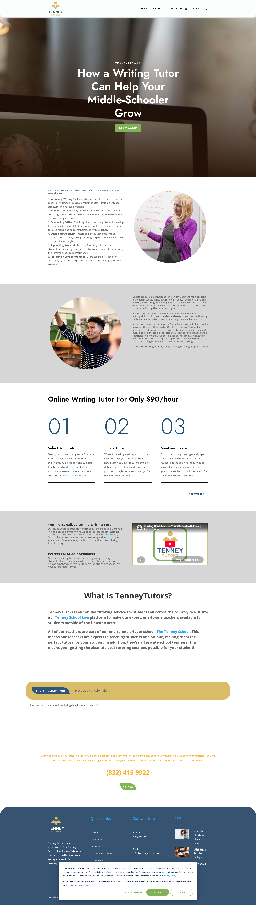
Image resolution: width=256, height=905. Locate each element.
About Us (156, 9)
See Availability (128, 128)
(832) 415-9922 (140, 836)
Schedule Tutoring (177, 9)
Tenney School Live (72, 617)
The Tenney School (76, 475)
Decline (181, 892)
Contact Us (196, 9)
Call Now (128, 786)
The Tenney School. (173, 631)
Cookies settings (133, 892)
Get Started (196, 494)
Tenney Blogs (100, 860)
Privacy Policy (169, 875)
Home (144, 9)
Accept (157, 892)
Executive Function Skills (92, 691)
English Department (50, 691)
